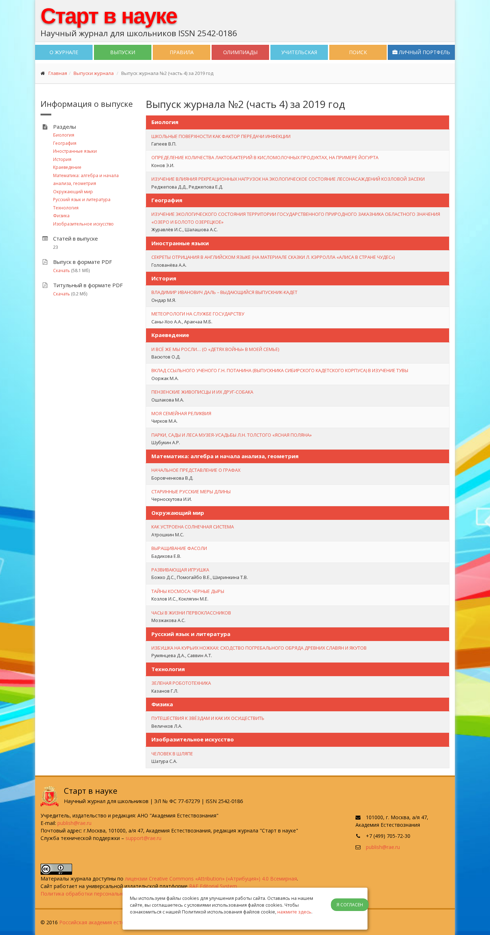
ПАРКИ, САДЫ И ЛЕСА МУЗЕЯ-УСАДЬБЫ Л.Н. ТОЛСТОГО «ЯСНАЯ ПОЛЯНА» (231, 435)
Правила (182, 52)
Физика (61, 216)
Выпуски (122, 52)
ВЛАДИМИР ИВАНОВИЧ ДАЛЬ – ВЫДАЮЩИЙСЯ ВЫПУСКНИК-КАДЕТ (224, 292)
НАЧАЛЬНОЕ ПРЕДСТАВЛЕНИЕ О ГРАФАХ (195, 470)
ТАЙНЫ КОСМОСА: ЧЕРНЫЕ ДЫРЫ (187, 591)
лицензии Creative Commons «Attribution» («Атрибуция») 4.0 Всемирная (211, 878)
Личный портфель (423, 52)
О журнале (64, 52)
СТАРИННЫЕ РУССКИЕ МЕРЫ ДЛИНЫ (191, 491)
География (64, 143)
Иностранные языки (75, 151)
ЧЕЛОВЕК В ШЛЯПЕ (172, 753)
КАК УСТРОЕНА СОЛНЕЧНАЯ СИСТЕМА (192, 526)
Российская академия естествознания (106, 922)
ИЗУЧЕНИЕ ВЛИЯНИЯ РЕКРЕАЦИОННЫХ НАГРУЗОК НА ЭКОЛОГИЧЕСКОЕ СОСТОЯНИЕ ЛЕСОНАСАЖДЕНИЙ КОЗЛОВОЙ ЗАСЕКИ (288, 179)
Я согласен (349, 905)
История (62, 159)
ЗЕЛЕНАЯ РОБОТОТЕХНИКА (181, 683)
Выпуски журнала (94, 73)
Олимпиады (240, 52)
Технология (66, 208)
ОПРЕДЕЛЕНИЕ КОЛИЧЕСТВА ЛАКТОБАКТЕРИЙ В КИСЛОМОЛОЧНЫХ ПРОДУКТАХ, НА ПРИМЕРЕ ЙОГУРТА (264, 157)
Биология (63, 135)
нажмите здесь (294, 911)
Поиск (358, 52)
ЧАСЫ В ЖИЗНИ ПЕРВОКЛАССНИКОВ (191, 612)
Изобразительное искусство (83, 224)
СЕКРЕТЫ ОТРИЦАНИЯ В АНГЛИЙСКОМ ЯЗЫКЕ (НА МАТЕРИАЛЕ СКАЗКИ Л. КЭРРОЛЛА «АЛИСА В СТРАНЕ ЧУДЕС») (273, 257)
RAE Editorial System (213, 886)
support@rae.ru (143, 838)
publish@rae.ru (74, 823)
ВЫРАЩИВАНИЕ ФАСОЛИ (179, 548)
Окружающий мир (73, 192)
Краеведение (67, 167)
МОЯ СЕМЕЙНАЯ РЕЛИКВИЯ (181, 413)
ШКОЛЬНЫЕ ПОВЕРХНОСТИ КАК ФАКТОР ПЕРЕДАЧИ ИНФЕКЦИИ (221, 136)
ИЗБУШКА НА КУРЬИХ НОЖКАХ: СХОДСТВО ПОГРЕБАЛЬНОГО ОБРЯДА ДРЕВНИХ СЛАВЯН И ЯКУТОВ (259, 648)
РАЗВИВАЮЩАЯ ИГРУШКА (180, 569)
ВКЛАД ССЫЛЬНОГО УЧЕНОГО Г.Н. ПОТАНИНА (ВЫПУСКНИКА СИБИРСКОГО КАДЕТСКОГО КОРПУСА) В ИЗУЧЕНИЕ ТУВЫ (279, 370)
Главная (57, 73)
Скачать (61, 270)
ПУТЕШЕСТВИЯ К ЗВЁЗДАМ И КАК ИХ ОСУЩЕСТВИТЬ (207, 718)
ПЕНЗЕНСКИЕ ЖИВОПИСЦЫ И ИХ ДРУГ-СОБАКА (202, 392)
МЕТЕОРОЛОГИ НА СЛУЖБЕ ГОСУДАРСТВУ (197, 313)
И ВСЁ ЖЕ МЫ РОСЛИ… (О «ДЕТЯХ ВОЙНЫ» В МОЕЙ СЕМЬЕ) (215, 349)
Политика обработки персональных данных (94, 893)
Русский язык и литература (81, 199)
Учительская (299, 52)
